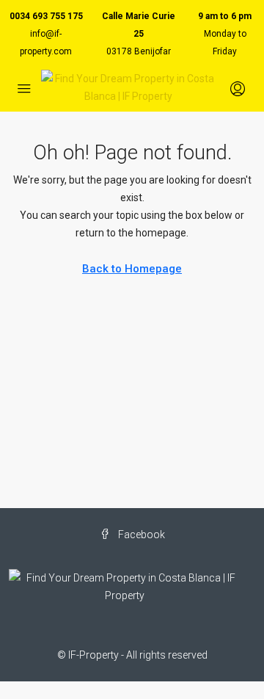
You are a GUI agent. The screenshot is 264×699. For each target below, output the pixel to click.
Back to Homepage (132, 268)
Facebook (140, 534)
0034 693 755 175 (46, 16)
